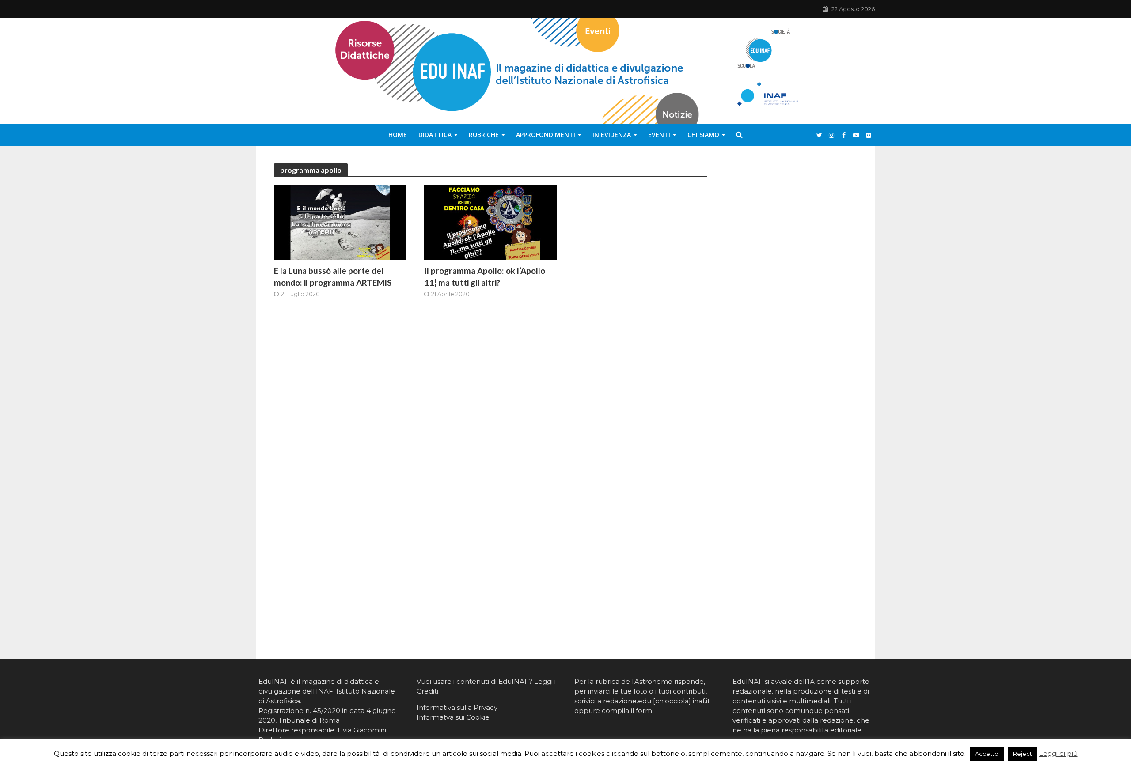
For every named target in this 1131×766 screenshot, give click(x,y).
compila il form (627, 710)
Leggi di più (1058, 753)
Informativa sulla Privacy (457, 707)
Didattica (435, 134)
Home (397, 134)
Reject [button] (1022, 753)
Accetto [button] (986, 753)
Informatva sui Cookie (453, 717)
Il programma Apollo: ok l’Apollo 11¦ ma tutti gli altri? (484, 276)
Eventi (659, 134)
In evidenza (611, 134)
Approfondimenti (545, 134)
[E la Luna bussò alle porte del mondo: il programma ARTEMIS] (340, 222)
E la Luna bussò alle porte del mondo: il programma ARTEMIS (333, 276)
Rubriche (484, 134)
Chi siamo (703, 134)
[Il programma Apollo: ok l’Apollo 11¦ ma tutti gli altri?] (490, 222)
